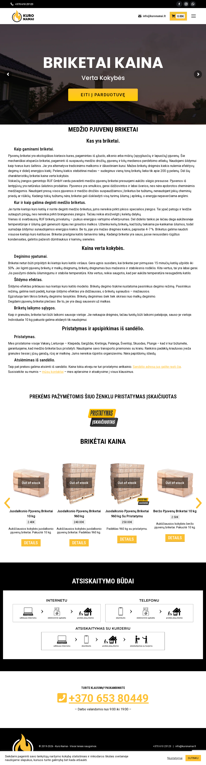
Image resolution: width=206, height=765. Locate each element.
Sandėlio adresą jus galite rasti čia (157, 367)
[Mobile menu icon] (193, 16)
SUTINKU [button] (193, 758)
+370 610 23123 (24, 4)
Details (31, 542)
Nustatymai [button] (174, 758)
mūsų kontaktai (53, 372)
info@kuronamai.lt (154, 16)
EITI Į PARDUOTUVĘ (103, 94)
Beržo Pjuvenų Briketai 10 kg (175, 511)
